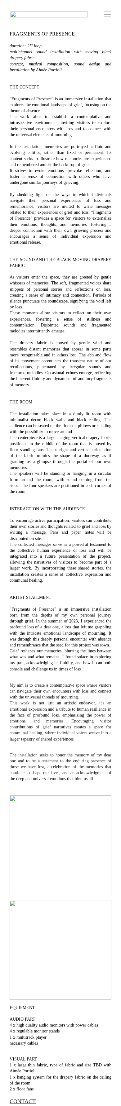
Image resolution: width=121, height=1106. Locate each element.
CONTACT (23, 1101)
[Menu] (107, 14)
